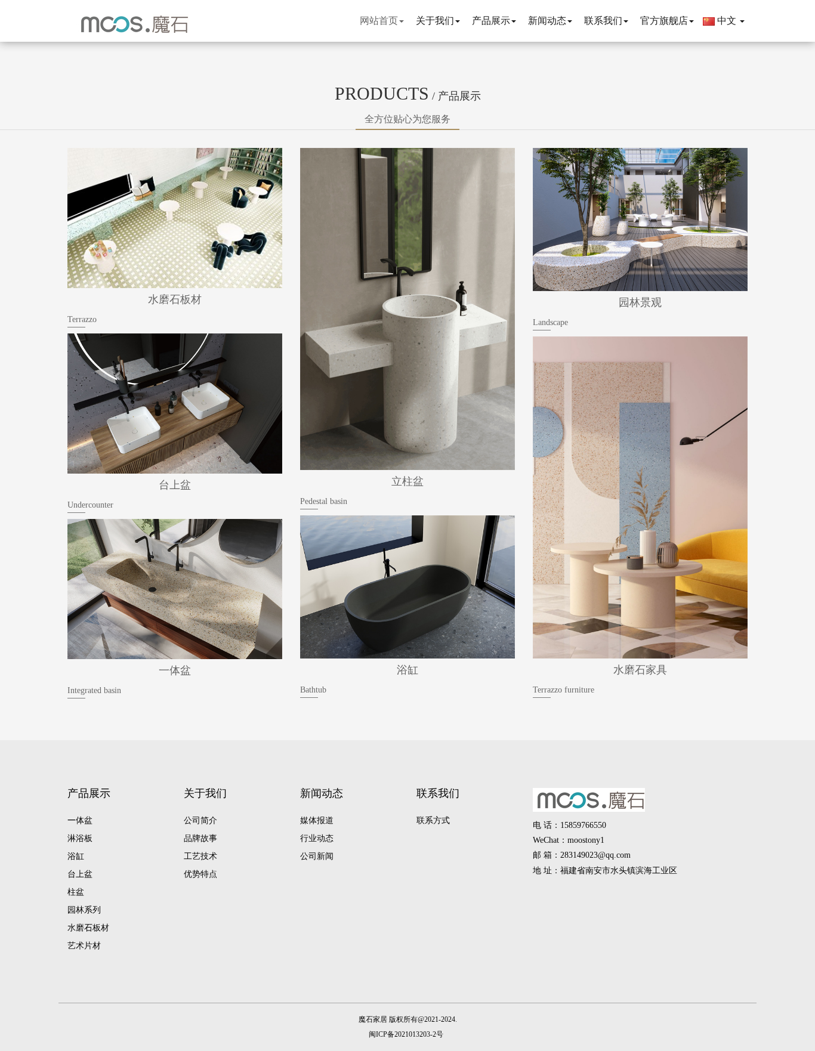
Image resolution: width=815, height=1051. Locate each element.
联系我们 (437, 793)
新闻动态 (321, 793)
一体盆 (79, 820)
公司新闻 (317, 856)
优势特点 (200, 874)
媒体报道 (317, 820)
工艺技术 (200, 856)
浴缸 (75, 856)
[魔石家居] (130, 24)
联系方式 (433, 820)
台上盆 (79, 874)
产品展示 (88, 793)
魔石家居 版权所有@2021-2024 (407, 1019)
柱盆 (75, 892)
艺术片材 (84, 945)
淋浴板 (79, 838)
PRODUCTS (408, 93)
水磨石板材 (88, 927)
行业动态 (317, 838)
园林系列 (84, 909)
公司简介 (200, 820)
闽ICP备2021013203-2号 (406, 1034)
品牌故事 (200, 838)
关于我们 (205, 793)
